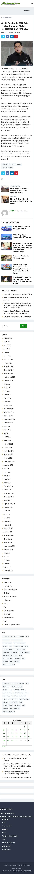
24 (4, 740)
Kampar (23, 643)
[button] (27, 11)
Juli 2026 (7, 342)
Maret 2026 (7, 356)
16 (29, 733)
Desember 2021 (9, 535)
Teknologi (7, 614)
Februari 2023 (8, 486)
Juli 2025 (7, 384)
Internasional (8, 586)
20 (16, 737)
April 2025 (7, 395)
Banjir (13, 636)
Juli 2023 (7, 468)
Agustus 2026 (8, 338)
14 (20, 733)
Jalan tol (16, 643)
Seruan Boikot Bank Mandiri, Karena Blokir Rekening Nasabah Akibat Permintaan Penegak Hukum (22, 269)
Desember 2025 (9, 366)
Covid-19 (14, 640)
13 (16, 733)
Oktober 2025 (8, 373)
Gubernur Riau (7, 643)
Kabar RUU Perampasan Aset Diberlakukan (18, 294)
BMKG (27, 636)
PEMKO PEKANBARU (24, 652)
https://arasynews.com (21, 211)
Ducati (20, 640)
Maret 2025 (7, 398)
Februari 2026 (8, 359)
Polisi (21, 655)
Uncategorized (8, 618)
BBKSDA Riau (20, 636)
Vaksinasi (16, 661)
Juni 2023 (7, 472)
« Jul (3, 746)
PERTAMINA (6, 655)
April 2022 (7, 521)
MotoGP (16, 649)
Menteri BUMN (17, 164)
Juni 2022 (7, 514)
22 (25, 737)
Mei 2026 (7, 349)
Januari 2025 (8, 405)
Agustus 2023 (8, 465)
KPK (11, 646)
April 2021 (7, 564)
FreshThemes (26, 865)
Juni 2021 (7, 557)
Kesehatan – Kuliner (10, 589)
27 (16, 740)
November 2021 (9, 539)
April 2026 (7, 352)
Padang (23, 649)
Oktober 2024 (8, 416)
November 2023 (9, 454)
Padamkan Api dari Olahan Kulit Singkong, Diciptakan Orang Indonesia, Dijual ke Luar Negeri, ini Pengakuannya (22, 247)
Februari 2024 (8, 444)
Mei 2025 (7, 391)
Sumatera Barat (9, 611)
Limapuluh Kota (7, 649)
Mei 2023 (7, 476)
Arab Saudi (6, 636)
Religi (5, 604)
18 (8, 737)
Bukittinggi (6, 640)
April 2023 (7, 479)
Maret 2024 (7, 440)
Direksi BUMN (6, 164)
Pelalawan (14, 652)
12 (12, 733)
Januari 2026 (8, 363)
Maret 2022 (7, 525)
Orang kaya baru (7, 167)
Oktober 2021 (8, 542)
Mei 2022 (7, 518)
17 (4, 737)
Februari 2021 (8, 571)
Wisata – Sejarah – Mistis (12, 625)
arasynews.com (12, 865)
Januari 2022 (8, 532)
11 (8, 733)
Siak (11, 661)
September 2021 (9, 546)
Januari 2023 (8, 490)
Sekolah (5, 661)
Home (3, 17)
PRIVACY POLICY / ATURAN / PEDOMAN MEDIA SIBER (16, 817)
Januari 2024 (8, 447)
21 (20, 737)
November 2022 (9, 497)
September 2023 (9, 462)
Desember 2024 (9, 409)
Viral (5, 621)
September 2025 (9, 377)
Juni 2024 (7, 430)
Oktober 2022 (8, 500)
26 (12, 740)
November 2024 (9, 412)
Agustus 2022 (8, 507)
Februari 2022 (8, 528)
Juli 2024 (7, 426)
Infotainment (8, 582)
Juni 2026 (7, 345)
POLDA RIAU (14, 655)
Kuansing (16, 646)
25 (8, 740)
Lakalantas (24, 646)
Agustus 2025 (8, 381)
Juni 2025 (7, 388)
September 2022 (9, 504)
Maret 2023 (7, 483)
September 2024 (9, 419)
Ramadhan (17, 658)
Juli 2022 (7, 511)
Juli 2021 (7, 553)
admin (3, 32)
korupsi (5, 646)
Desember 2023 (9, 451)
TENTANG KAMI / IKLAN (7, 813)
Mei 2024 (7, 433)
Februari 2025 (8, 402)
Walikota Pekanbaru (9, 664)
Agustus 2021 (8, 549)
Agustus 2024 (8, 423)
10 (4, 733)
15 (25, 733)
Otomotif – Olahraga (10, 596)
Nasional (9, 17)
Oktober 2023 (8, 458)
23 (29, 737)
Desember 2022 (9, 493)
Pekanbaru (7, 600)
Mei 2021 (7, 560)
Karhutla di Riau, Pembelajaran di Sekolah (17, 317)
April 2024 (7, 437)
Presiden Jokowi (7, 658)
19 (12, 737)
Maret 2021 (7, 567)
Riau (5, 607)
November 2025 (9, 370)
